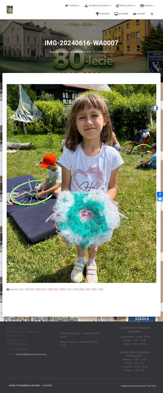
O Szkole (73, 6)
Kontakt (141, 14)
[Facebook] (160, 194)
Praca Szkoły (127, 6)
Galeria (148, 6)
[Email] (160, 199)
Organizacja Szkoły (99, 6)
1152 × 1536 (72, 289)
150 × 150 (24, 289)
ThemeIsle (151, 386)
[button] (79, 6)
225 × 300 (35, 289)
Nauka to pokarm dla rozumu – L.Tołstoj (30, 385)
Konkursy (105, 14)
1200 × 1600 (97, 289)
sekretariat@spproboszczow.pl (30, 354)
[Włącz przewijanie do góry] (157, 387)
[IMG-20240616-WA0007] (81, 183)
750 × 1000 (46, 289)
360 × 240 (84, 289)
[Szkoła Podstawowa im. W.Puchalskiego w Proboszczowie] (9, 10)
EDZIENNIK (123, 14)
